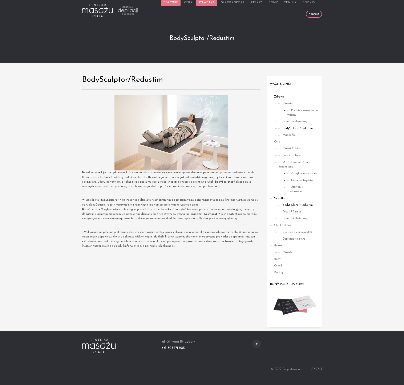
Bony (277, 259)
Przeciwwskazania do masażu (302, 112)
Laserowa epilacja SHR (297, 232)
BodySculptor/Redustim (298, 128)
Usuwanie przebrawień (295, 189)
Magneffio (289, 135)
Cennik (278, 265)
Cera (277, 141)
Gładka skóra (282, 225)
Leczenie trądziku (302, 180)
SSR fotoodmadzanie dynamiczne (294, 164)
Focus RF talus (292, 155)
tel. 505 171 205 (173, 348)
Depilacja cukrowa (294, 238)
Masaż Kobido (292, 148)
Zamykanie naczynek (304, 173)
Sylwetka (279, 198)
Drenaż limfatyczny (295, 121)
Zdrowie (279, 96)
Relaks (278, 245)
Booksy (278, 272)
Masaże (287, 103)
